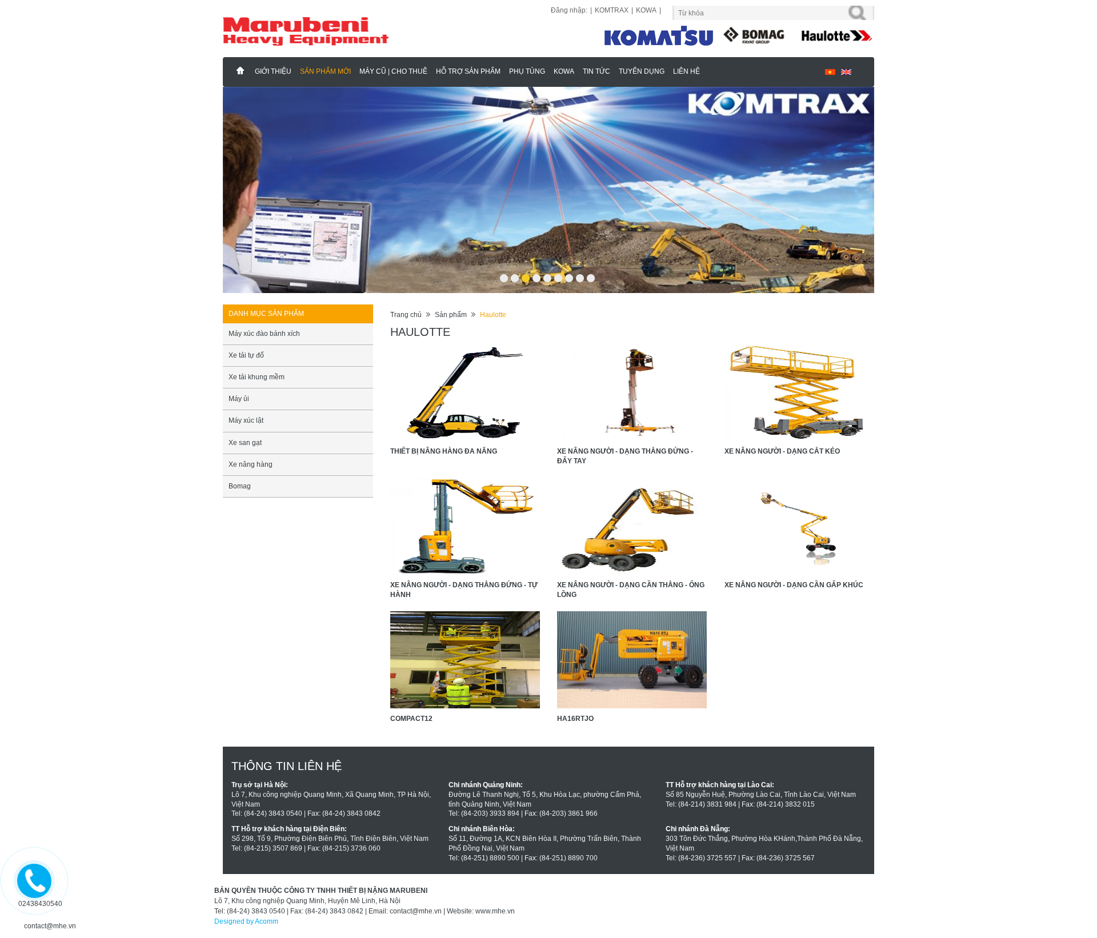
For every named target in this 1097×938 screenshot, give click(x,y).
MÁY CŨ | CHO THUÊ (393, 71)
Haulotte (493, 335)
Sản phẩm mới (325, 71)
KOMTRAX (611, 10)
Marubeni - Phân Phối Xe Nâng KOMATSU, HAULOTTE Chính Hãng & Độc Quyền (240, 70)
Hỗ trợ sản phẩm (468, 71)
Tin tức (596, 71)
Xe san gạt (245, 463)
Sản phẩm (451, 335)
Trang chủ (406, 335)
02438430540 (40, 904)
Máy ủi (239, 419)
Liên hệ (686, 71)
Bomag (240, 507)
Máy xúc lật (246, 441)
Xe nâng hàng (251, 485)
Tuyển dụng (641, 71)
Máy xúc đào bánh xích (264, 354)
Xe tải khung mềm (257, 398)
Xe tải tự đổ (246, 376)
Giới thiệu (273, 71)
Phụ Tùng (527, 71)
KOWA (646, 10)
